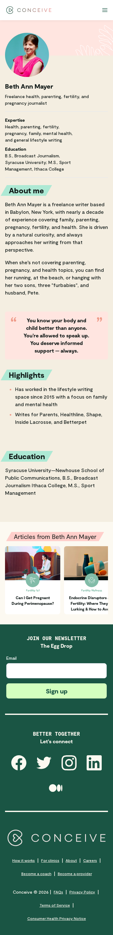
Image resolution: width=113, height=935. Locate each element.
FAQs (58, 892)
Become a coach (36, 873)
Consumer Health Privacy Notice (56, 918)
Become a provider (75, 873)
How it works (23, 860)
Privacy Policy (82, 892)
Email (11, 658)
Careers (90, 860)
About (71, 860)
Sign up (56, 691)
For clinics (50, 860)
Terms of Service (55, 905)
